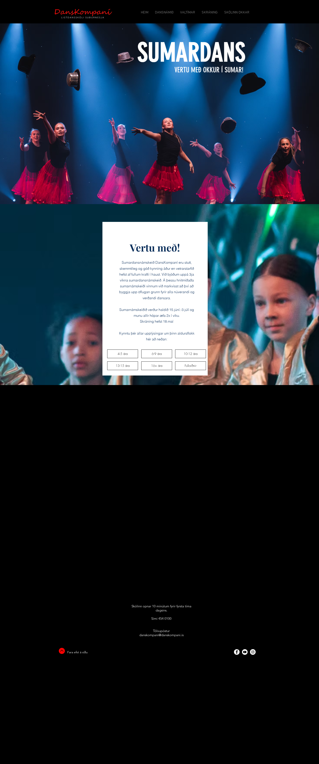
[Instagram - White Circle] (253, 652)
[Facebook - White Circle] (237, 652)
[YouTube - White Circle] (245, 652)
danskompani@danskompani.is (161, 635)
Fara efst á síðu (77, 652)
